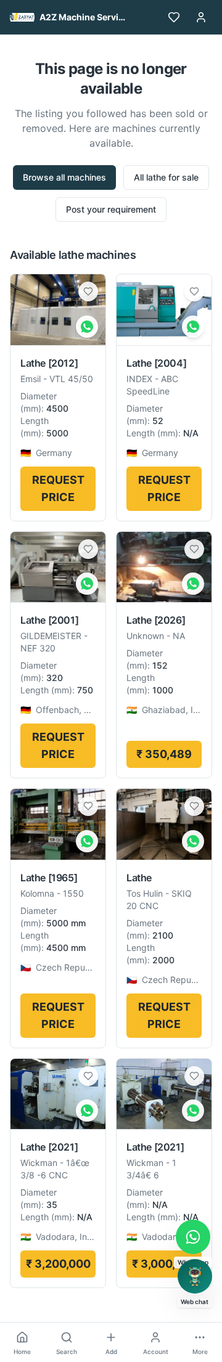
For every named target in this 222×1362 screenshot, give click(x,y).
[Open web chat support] (195, 1276)
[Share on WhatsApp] (87, 327)
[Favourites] (174, 17)
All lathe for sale (166, 177)
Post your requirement (111, 209)
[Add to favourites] (88, 291)
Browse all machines (64, 177)
